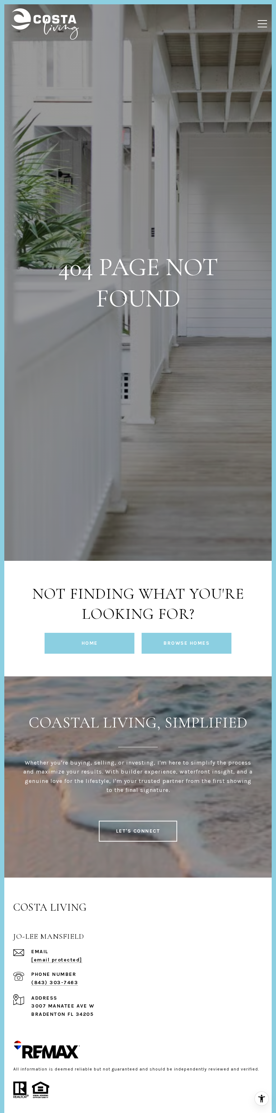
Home (90, 643)
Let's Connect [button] (138, 831)
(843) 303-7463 (54, 982)
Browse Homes (187, 643)
